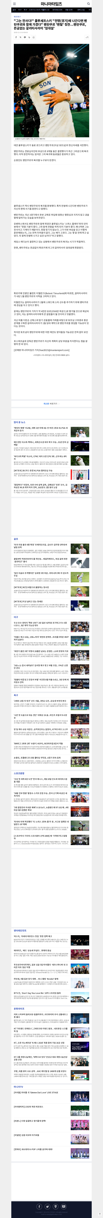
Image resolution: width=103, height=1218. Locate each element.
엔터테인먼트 (57, 10)
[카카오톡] (25, 37)
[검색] (88, 4)
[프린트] (34, 37)
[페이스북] (16, 37)
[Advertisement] (51, 183)
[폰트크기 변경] (87, 37)
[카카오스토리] (47, 1206)
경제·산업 (81, 10)
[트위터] (20, 37)
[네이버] (55, 1206)
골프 (14, 10)
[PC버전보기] (64, 1206)
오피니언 (46, 10)
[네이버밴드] (29, 37)
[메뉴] (14, 4)
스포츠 (31, 10)
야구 (19, 10)
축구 (25, 10)
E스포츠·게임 (37, 10)
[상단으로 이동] (100, 1214)
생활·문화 (69, 10)
